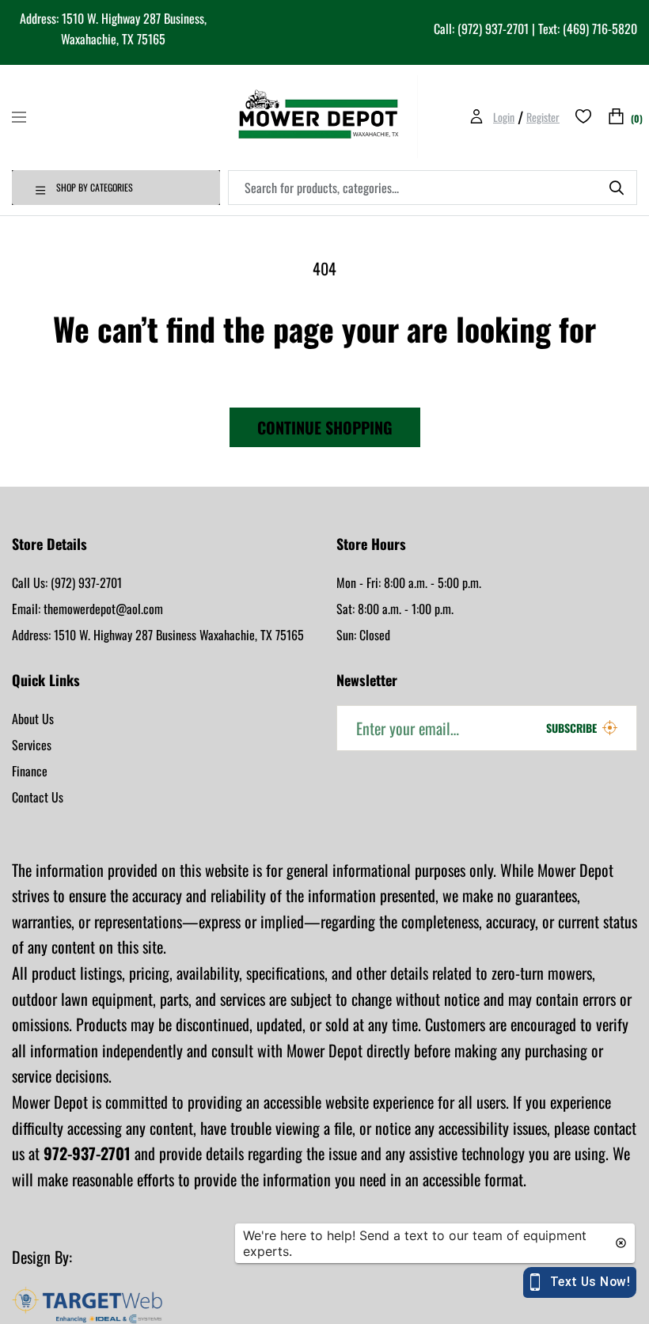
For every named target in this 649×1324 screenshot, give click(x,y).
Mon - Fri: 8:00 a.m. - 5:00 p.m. (408, 582)
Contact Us (37, 796)
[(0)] (616, 116)
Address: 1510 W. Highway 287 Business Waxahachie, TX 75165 (158, 634)
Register (543, 116)
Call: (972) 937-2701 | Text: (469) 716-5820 (535, 28)
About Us (33, 718)
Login (503, 116)
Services (31, 744)
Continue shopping (325, 427)
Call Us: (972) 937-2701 (67, 582)
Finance (29, 770)
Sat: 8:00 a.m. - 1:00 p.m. (395, 608)
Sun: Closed (363, 634)
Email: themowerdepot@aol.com (87, 608)
